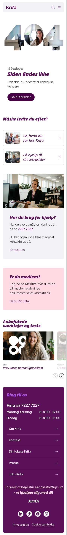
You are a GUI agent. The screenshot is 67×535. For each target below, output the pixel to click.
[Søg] (53, 7)
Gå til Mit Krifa (19, 301)
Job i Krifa (16, 474)
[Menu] (59, 7)
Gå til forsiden (21, 97)
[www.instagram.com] (46, 514)
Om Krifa (15, 429)
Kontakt (14, 440)
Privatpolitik (21, 524)
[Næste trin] (61, 375)
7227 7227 (30, 405)
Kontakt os (17, 250)
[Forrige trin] (55, 375)
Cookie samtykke (43, 524)
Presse (14, 463)
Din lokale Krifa (20, 451)
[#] (20, 514)
